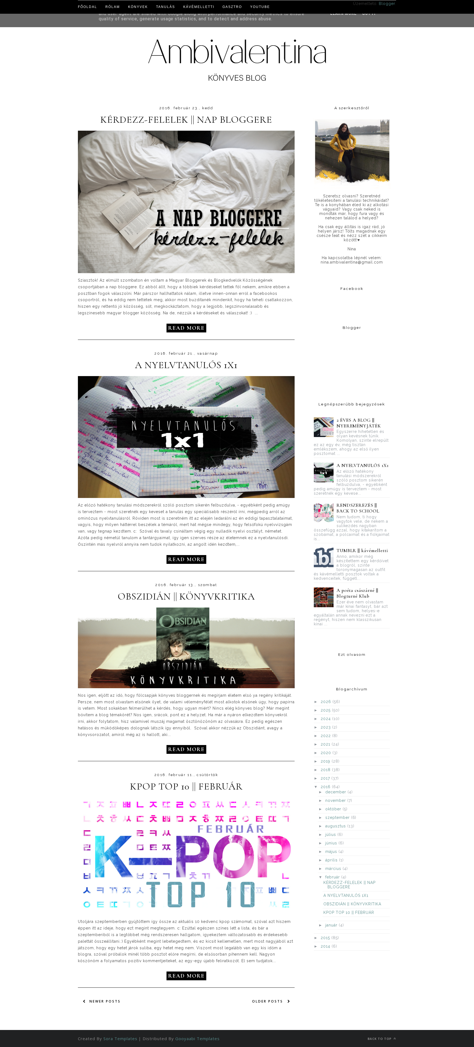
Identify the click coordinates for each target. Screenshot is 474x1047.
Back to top (380, 1039)
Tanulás (165, 7)
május (331, 851)
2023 (326, 727)
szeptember (338, 817)
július (331, 834)
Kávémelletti (198, 7)
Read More (186, 328)
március (334, 868)
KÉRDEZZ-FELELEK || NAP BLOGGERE (186, 120)
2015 (326, 938)
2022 (326, 736)
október (334, 809)
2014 (326, 946)
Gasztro (232, 7)
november (336, 800)
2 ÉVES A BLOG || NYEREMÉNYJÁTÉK (359, 423)
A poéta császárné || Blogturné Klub (358, 593)
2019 (326, 761)
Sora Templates (120, 1038)
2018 (326, 770)
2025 (326, 710)
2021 (326, 744)
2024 (326, 718)
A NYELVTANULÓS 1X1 (186, 365)
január (332, 925)
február (333, 877)
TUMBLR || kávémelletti (362, 550)
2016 (326, 787)
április (332, 860)
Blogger (387, 3)
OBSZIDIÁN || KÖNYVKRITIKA (186, 596)
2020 (326, 753)
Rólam (112, 7)
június (331, 843)
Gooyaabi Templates (197, 1038)
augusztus (336, 826)
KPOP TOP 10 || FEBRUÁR (186, 786)
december (336, 792)
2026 (326, 701)
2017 (326, 778)
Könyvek (138, 7)
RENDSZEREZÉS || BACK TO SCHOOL (358, 508)
